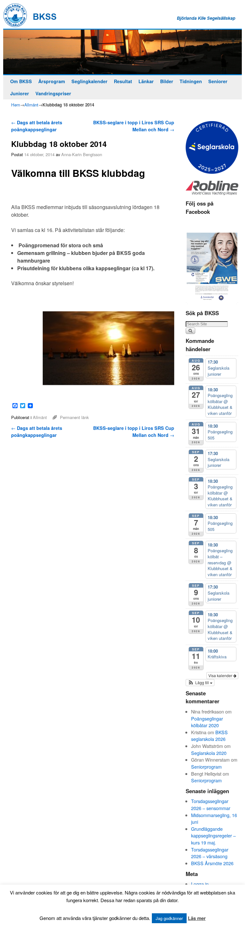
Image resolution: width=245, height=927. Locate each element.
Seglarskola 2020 (208, 753)
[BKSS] (122, 52)
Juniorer (19, 93)
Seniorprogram (206, 766)
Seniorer (217, 81)
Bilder (166, 81)
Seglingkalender (89, 81)
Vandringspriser (53, 93)
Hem (15, 105)
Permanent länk (74, 417)
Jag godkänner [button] (169, 918)
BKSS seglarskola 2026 (209, 735)
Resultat (123, 81)
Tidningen (191, 81)
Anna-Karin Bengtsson (81, 154)
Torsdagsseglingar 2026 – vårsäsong (209, 853)
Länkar (146, 81)
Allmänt (31, 105)
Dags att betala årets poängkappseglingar (36, 126)
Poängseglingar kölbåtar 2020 (207, 722)
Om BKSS (21, 81)
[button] (200, 682)
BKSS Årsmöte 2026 (212, 863)
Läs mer (197, 918)
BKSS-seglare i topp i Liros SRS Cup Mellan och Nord (133, 126)
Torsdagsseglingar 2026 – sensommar (210, 804)
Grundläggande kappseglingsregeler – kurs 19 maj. (213, 835)
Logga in (200, 883)
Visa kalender (220, 675)
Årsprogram (51, 81)
